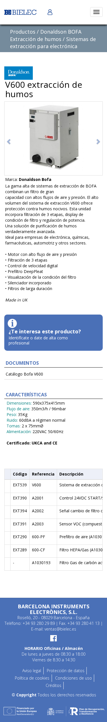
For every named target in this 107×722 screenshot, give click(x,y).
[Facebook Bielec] (53, 638)
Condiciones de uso (73, 678)
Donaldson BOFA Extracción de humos (45, 35)
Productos (22, 31)
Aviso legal (31, 670)
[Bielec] (20, 12)
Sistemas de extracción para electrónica (53, 43)
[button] (9, 138)
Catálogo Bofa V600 (24, 374)
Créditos (53, 685)
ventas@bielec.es (60, 629)
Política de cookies (32, 678)
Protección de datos (65, 670)
